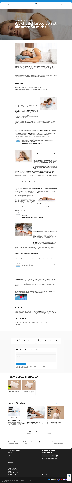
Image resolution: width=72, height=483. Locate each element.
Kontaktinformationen (21, 480)
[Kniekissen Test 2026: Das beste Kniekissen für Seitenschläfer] (16, 411)
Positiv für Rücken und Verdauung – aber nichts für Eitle (28, 87)
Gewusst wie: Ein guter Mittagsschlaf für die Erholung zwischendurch (47, 341)
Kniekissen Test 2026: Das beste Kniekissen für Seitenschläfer (16, 420)
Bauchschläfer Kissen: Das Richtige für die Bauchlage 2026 (35, 423)
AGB (8, 458)
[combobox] (10, 1)
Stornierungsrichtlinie (4, 481)
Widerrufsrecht (4, 480)
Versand (14, 480)
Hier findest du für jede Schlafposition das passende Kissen (36, 78)
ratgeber (10, 409)
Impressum (17, 480)
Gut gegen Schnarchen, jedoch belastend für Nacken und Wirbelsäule (31, 89)
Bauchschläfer (31, 409)
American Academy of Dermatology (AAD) (30, 111)
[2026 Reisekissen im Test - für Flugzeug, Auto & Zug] (55, 412)
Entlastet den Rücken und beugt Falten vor (26, 85)
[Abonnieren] (57, 456)
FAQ (8, 459)
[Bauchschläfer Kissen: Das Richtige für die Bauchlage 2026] (36, 412)
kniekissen (10, 407)
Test (49, 413)
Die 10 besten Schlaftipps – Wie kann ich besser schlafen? (24, 341)
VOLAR (50, 415)
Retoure (9, 455)
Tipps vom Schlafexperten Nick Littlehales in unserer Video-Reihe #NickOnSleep (31, 320)
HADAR (40, 143)
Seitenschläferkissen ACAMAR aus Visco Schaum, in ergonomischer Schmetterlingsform (29, 392)
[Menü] (70, 474)
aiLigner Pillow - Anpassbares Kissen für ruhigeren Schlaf (14, 392)
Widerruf (9, 456)
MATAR (35, 143)
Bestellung (10, 452)
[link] (14, 473)
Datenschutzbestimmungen (20, 367)
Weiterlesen (9, 426)
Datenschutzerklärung (8, 480)
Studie (51, 120)
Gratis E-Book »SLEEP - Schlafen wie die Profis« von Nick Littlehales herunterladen (31, 322)
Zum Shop (18, 324)
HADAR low (36, 267)
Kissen (30, 411)
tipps (16, 20)
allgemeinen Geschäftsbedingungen (40, 366)
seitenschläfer (11, 411)
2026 (29, 407)
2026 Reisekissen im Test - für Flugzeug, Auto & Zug (54, 423)
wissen (20, 20)
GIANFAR (36, 217)
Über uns (9, 463)
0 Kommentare (17, 334)
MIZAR (41, 267)
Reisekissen (50, 409)
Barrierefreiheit (10, 462)
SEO (29, 415)
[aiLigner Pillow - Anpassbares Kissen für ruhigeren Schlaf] (14, 385)
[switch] (69, 479)
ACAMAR (41, 217)
